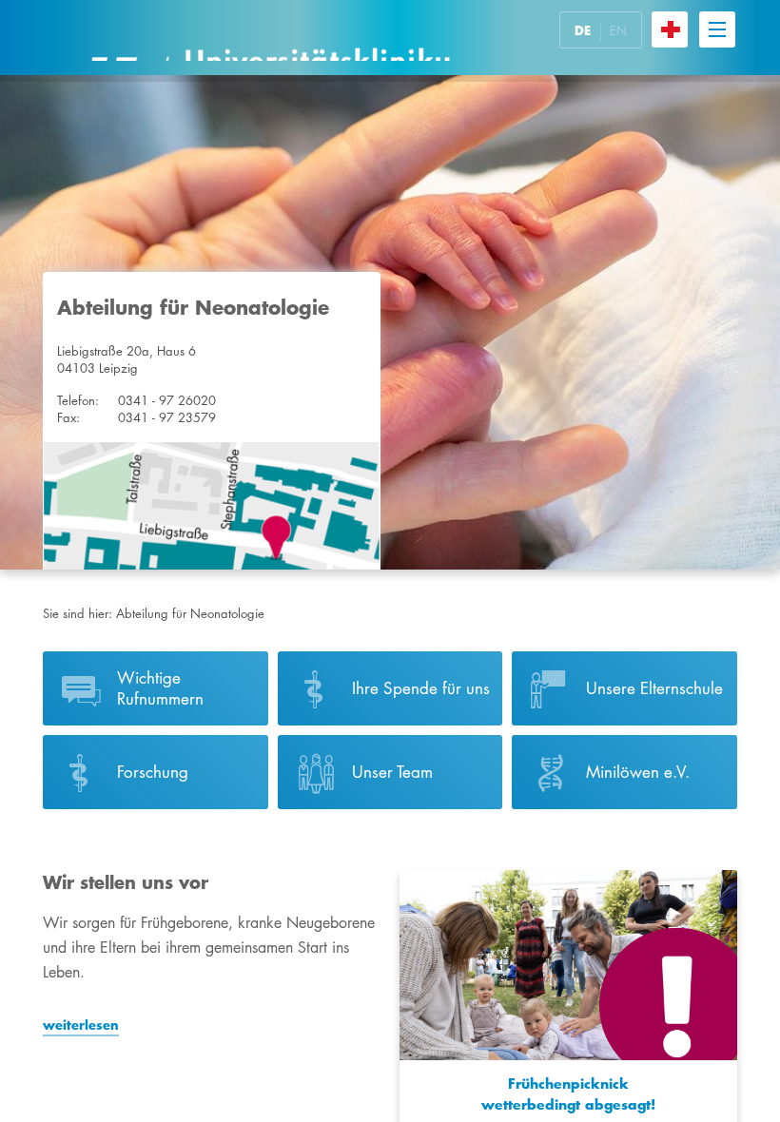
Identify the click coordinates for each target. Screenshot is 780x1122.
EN (618, 30)
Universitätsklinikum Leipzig (270, 37)
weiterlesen (81, 1025)
